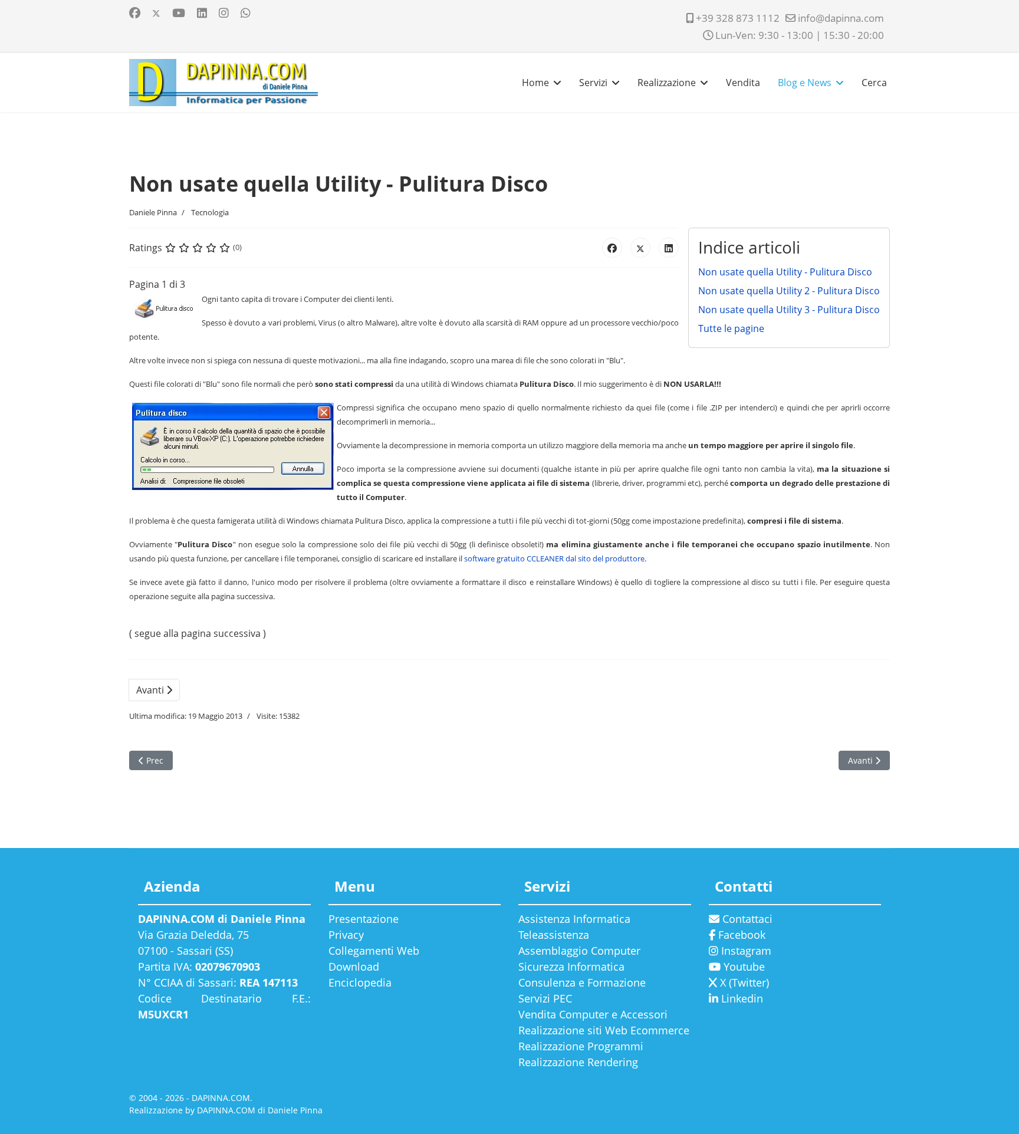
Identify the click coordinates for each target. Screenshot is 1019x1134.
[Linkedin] (202, 13)
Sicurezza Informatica (571, 966)
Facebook (740, 935)
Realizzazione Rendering (578, 1062)
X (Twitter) (743, 982)
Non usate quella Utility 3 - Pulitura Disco (789, 309)
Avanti (151, 689)
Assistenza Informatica (574, 919)
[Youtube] (178, 13)
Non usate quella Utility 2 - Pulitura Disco (789, 290)
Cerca (874, 82)
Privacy (346, 935)
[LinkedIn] (669, 248)
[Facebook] (134, 13)
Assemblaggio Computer (579, 951)
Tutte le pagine (731, 328)
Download (353, 966)
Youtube (743, 966)
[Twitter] (156, 13)
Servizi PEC (545, 998)
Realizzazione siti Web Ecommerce (603, 1030)
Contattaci (746, 919)
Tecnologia (210, 212)
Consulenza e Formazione (582, 982)
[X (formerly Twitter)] (640, 248)
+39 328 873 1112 (738, 18)
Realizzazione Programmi (580, 1046)
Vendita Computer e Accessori (593, 1014)
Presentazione (363, 919)
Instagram (744, 951)
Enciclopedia (360, 982)
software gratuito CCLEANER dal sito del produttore (554, 558)
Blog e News (804, 82)
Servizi (593, 82)
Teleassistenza (553, 935)
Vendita (743, 82)
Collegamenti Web (373, 951)
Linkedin (740, 998)
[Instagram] (224, 13)
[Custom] (246, 13)
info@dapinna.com (841, 18)
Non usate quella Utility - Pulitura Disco (785, 271)
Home (535, 82)
